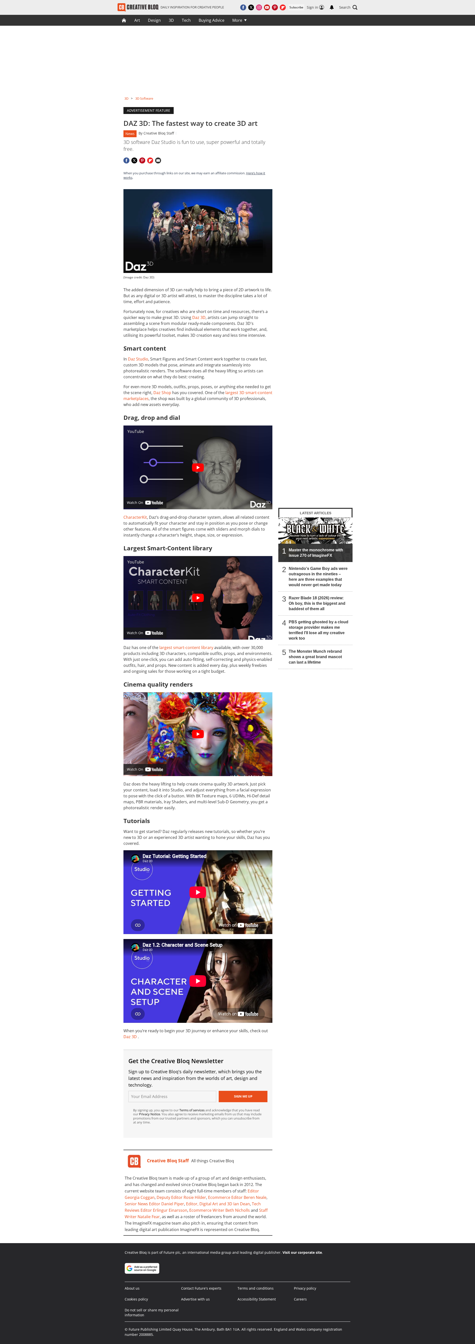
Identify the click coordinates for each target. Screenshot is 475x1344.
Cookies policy (136, 1299)
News (130, 133)
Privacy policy (305, 1288)
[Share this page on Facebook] (126, 160)
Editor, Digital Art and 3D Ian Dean (218, 1204)
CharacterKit (135, 517)
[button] (348, 7)
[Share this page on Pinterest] (142, 160)
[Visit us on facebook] (243, 7)
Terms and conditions (256, 1288)
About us (132, 1288)
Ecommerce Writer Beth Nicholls (219, 1210)
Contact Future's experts (201, 1288)
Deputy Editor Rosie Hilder (181, 1197)
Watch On (135, 502)
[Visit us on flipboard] (283, 7)
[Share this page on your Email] (158, 160)
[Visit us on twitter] (251, 7)
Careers (300, 1299)
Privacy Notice (149, 1114)
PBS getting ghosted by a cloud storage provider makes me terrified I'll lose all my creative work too (318, 630)
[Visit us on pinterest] (275, 7)
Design (154, 20)
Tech (186, 20)
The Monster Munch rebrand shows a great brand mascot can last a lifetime (315, 656)
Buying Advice (211, 20)
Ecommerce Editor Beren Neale (237, 1197)
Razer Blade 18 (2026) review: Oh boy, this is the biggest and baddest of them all (317, 603)
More (237, 20)
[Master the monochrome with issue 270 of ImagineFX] (315, 539)
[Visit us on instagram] (259, 7)
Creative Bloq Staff (158, 133)
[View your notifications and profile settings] (332, 7)
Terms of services (192, 1110)
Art (137, 20)
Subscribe (296, 7)
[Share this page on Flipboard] (150, 160)
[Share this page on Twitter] (134, 160)
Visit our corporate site (302, 1252)
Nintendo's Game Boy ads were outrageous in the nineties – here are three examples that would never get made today (318, 576)
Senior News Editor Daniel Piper (154, 1204)
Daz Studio (138, 359)
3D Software (144, 98)
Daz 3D (199, 317)
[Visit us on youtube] (267, 7)
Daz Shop (162, 392)
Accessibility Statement (257, 1299)
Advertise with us (195, 1299)
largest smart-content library (186, 647)
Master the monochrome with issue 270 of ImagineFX (316, 553)
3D (171, 20)
